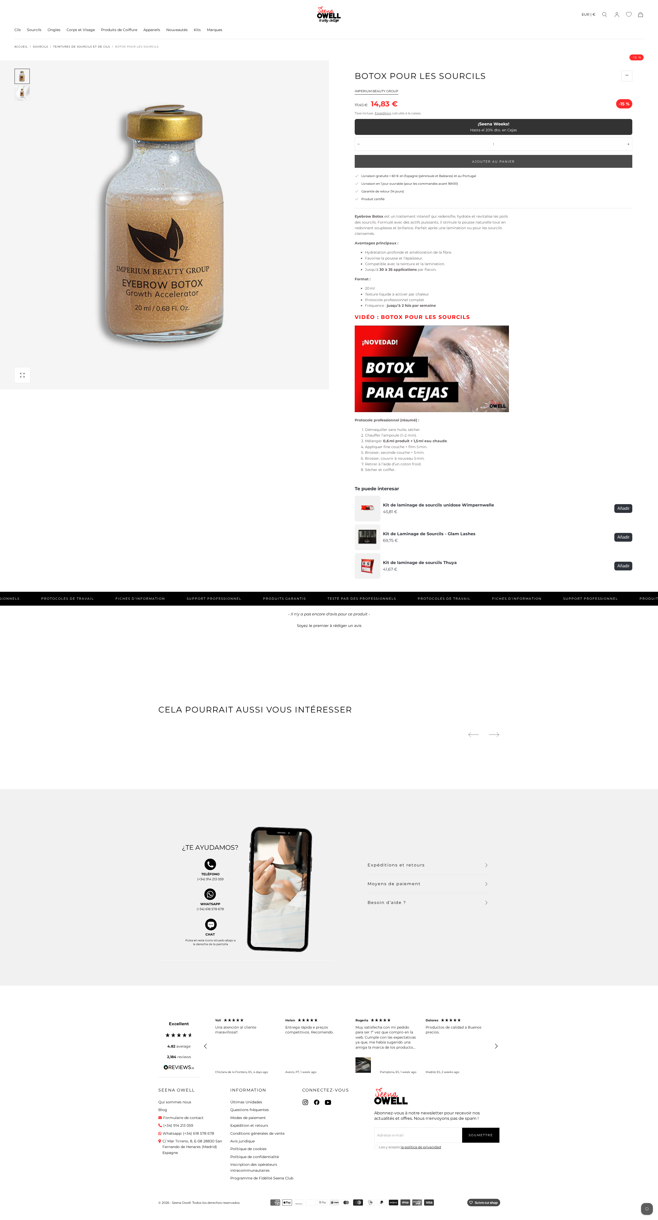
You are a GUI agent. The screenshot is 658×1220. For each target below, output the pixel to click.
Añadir (623, 508)
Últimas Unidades (246, 1102)
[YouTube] (328, 1102)
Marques (214, 30)
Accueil (21, 46)
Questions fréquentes (249, 1109)
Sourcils (34, 30)
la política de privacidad (421, 1147)
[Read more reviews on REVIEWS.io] (178, 1068)
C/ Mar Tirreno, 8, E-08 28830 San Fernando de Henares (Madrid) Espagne (192, 1147)
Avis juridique (242, 1141)
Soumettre (481, 1135)
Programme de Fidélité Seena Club (261, 1178)
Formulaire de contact (183, 1117)
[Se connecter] (617, 15)
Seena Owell (176, 1090)
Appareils (151, 30)
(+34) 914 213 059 (178, 1125)
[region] (350, 1046)
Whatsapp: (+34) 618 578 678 (188, 1133)
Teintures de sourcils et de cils (81, 46)
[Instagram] (305, 1102)
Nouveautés (177, 30)
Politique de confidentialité (254, 1156)
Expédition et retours (249, 1125)
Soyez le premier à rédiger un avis (329, 625)
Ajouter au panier (493, 161)
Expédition (383, 113)
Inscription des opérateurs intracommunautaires (253, 1167)
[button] (588, 15)
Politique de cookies (248, 1149)
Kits (197, 30)
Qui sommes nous (174, 1102)
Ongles (54, 30)
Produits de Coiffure (119, 30)
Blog (162, 1109)
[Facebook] (316, 1102)
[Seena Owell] (391, 1096)
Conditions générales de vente (257, 1133)
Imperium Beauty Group (376, 91)
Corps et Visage (81, 30)
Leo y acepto (410, 1147)
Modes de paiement (248, 1117)
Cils (17, 30)
